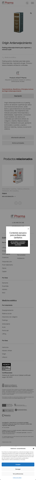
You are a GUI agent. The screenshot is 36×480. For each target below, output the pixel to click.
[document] (18, 240)
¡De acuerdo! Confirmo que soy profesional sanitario (18, 243)
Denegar (18, 469)
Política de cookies (17, 477)
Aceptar (18, 464)
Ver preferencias (18, 474)
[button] (33, 448)
